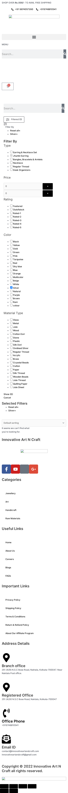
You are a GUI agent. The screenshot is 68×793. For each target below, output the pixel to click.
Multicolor (18, 277)
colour (16, 305)
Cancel (7, 397)
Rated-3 (17, 220)
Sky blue (17, 266)
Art (7, 502)
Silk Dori (17, 345)
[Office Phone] (6, 713)
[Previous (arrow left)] (4, 791)
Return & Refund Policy (17, 625)
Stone (16, 337)
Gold (15, 248)
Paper (16, 369)
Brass (16, 359)
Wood (16, 330)
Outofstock (18, 209)
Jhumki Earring (20, 156)
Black (16, 241)
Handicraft (10, 510)
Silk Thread (19, 373)
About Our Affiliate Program (19, 633)
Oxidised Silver (20, 348)
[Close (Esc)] (32, 786)
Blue (15, 270)
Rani (15, 302)
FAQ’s (8, 576)
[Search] (64, 53)
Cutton (16, 366)
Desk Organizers (21, 170)
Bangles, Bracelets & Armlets (27, 159)
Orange (17, 273)
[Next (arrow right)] (13, 791)
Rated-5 (17, 227)
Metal (16, 323)
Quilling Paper (20, 384)
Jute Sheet (18, 387)
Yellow (16, 245)
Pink (15, 256)
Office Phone (13, 721)
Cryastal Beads (21, 362)
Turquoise (18, 259)
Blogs (8, 567)
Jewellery (10, 493)
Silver (16, 288)
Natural (17, 291)
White (16, 284)
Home (8, 542)
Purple (16, 295)
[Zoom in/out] (4, 786)
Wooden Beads (20, 377)
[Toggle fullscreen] (13, 786)
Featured (17, 206)
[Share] (22, 786)
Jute (15, 327)
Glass (16, 320)
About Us (10, 551)
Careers (9, 559)
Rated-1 (17, 213)
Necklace (18, 163)
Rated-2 (17, 216)
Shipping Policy (13, 608)
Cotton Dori (19, 334)
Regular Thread (21, 166)
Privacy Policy (12, 600)
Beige (16, 280)
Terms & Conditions (15, 616)
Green (16, 252)
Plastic (16, 341)
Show (8, 394)
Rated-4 (17, 224)
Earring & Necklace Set (25, 152)
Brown (16, 298)
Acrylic (16, 355)
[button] (34, 37)
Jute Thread (19, 380)
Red (15, 263)
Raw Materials (12, 518)
